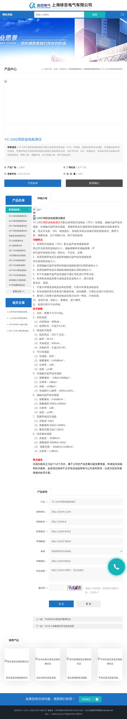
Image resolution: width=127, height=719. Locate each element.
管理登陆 (98, 710)
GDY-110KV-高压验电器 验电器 (20, 331)
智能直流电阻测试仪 (92, 69)
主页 (55, 69)
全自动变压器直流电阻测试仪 (48, 677)
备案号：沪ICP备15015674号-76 (61, 710)
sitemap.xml (108, 710)
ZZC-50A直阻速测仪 (17, 265)
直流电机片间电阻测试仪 (19, 280)
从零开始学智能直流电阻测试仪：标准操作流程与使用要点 (20, 312)
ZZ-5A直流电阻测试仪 (18, 221)
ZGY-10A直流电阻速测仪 (19, 275)
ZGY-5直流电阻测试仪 (18, 226)
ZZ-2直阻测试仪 (15, 246)
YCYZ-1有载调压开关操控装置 (59, 626)
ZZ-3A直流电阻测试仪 (18, 216)
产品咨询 (33, 183)
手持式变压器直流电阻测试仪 (111, 677)
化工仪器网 (89, 710)
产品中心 (63, 69)
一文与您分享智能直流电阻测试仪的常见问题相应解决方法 (20, 318)
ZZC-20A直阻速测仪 (17, 260)
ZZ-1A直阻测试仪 (16, 241)
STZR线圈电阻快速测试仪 (19, 285)
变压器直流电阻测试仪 (17, 677)
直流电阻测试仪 (75, 69)
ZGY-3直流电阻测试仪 (18, 231)
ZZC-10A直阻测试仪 (17, 250)
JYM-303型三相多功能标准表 (20, 324)
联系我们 (94, 183)
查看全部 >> (18, 291)
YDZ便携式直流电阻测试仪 (20, 255)
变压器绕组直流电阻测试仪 (79, 677)
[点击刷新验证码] (74, 587)
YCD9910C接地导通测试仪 (58, 619)
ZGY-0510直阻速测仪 (18, 270)
